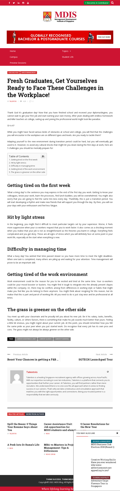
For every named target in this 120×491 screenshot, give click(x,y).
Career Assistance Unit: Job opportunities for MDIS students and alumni (60, 427)
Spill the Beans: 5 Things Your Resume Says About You (22, 427)
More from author (35, 414)
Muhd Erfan (50, 454)
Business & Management (102, 441)
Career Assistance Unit (26, 339)
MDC (94, 457)
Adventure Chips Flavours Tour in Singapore (99, 483)
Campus (14, 57)
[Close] (117, 433)
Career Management (28, 73)
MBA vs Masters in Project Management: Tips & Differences (60, 447)
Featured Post (13, 73)
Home (13, 51)
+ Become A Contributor (96, 2)
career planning (62, 339)
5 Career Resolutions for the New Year (94, 425)
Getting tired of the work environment (28, 169)
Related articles (16, 414)
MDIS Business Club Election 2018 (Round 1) (102, 445)
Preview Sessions (18, 62)
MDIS (48, 434)
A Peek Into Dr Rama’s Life (23, 444)
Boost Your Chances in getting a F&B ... (32, 359)
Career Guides (45, 339)
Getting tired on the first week (24, 159)
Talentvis (13, 101)
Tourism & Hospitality (101, 478)
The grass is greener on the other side (28, 172)
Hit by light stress (18, 162)
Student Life (67, 57)
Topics (65, 51)
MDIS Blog (58, 482)
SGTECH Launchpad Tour (96, 359)
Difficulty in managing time (23, 165)
